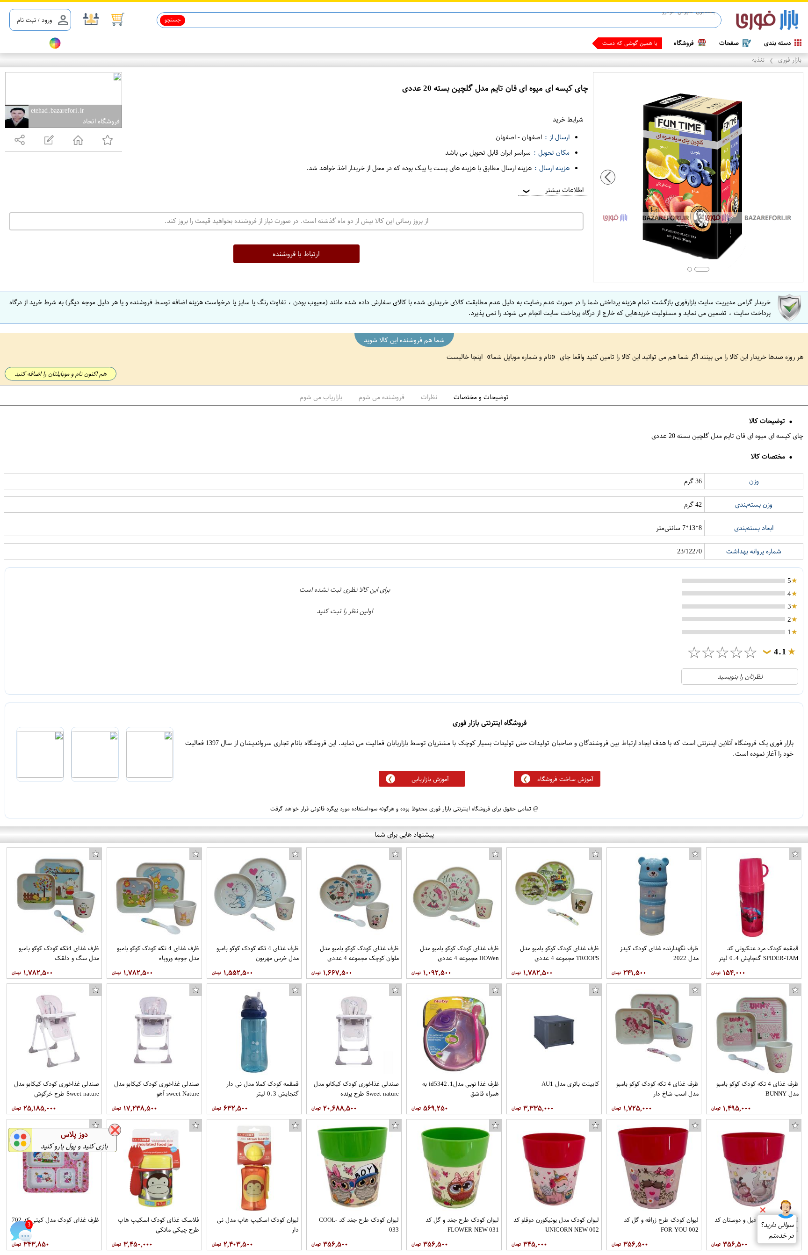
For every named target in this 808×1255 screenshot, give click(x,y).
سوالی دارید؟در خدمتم (777, 1230)
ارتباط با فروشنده (296, 253)
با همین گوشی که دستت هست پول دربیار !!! (604, 43)
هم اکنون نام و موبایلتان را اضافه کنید (60, 374)
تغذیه (758, 60)
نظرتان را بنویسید (740, 676)
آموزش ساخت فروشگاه (565, 779)
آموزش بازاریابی (430, 779)
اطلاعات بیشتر (552, 190)
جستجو (173, 19)
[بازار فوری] (767, 20)
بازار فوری (789, 60)
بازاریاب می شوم (321, 397)
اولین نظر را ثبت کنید (345, 611)
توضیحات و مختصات (481, 397)
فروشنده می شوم (381, 397)
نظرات (429, 397)
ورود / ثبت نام (34, 20)
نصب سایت (24, 43)
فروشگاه (684, 43)
